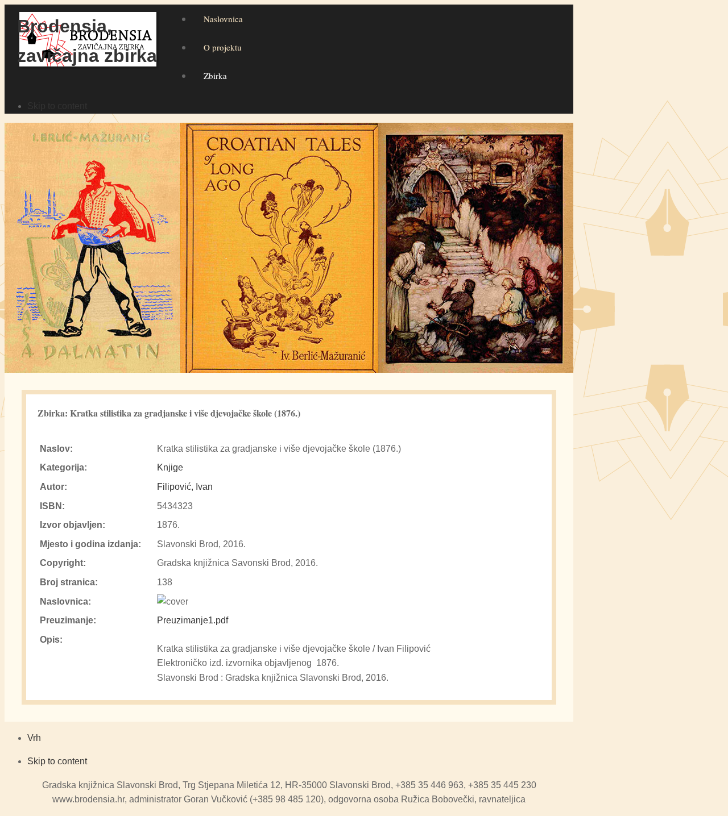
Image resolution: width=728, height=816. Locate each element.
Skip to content (57, 106)
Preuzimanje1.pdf (192, 620)
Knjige (170, 467)
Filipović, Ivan (185, 487)
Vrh (34, 738)
